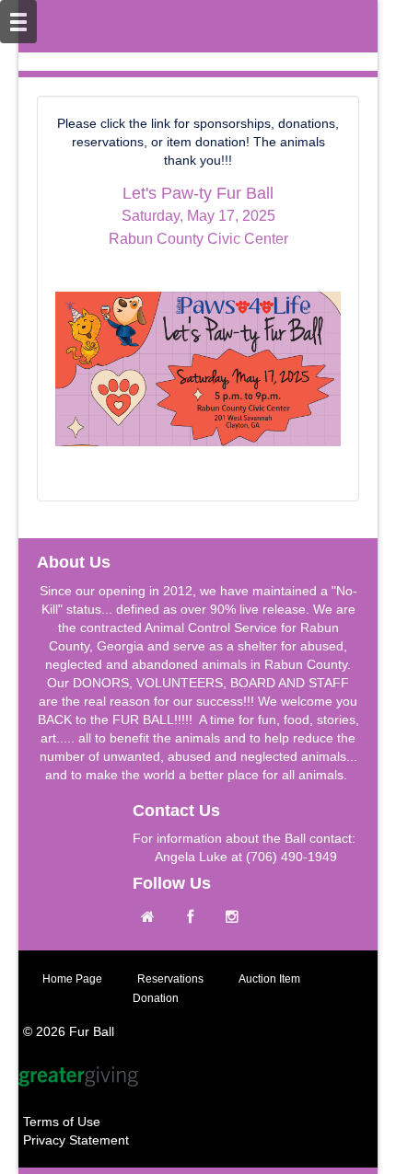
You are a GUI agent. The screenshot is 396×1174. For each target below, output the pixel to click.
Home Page (72, 979)
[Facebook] (194, 917)
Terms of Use (61, 1121)
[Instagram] (236, 917)
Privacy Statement (76, 1140)
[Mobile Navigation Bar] (18, 21)
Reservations (170, 979)
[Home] (152, 917)
